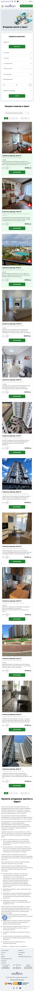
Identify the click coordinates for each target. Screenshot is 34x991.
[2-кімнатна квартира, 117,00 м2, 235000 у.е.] (17, 306)
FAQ (2, 954)
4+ (30, 68)
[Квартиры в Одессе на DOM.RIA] (21, 983)
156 (26, 118)
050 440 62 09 (7, 1)
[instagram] (12, 1)
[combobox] (17, 53)
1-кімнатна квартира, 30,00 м (11, 546)
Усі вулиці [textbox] (6, 58)
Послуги (3, 952)
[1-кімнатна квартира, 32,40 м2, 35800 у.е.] (17, 137)
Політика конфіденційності (17, 979)
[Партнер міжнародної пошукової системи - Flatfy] (8, 983)
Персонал (3, 960)
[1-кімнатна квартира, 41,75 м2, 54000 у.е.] (17, 418)
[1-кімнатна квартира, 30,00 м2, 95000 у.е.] (17, 528)
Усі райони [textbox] (6, 52)
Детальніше (17, 172)
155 (22, 118)
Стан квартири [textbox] (7, 74)
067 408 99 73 (17, 968)
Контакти (3, 962)
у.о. (30, 84)
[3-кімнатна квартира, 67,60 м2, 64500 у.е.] (17, 696)
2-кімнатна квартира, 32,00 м (11, 601)
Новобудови (21, 952)
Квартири (20, 950)
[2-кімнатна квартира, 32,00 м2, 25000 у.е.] (17, 583)
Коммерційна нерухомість (25, 956)
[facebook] (15, 1)
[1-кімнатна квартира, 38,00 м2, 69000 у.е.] (17, 474)
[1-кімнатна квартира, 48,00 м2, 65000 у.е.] (17, 361)
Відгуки (3, 956)
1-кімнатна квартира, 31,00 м (11, 268)
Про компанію (5, 950)
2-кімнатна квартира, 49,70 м (12, 211)
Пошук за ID (17, 46)
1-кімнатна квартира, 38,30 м (11, 769)
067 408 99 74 (6, 968)
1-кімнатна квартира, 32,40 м (11, 155)
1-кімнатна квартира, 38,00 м (11, 492)
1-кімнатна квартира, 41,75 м (11, 436)
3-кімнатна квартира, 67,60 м (11, 714)
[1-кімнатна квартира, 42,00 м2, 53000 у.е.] (17, 640)
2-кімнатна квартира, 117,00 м (12, 324)
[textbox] (17, 90)
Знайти (17, 96)
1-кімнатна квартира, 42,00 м (11, 658)
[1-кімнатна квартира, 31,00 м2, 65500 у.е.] (17, 249)
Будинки (20, 954)
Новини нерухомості (6, 958)
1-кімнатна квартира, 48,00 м (11, 380)
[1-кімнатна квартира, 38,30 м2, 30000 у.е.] (17, 751)
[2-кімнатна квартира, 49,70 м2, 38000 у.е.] (17, 193)
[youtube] (18, 1)
